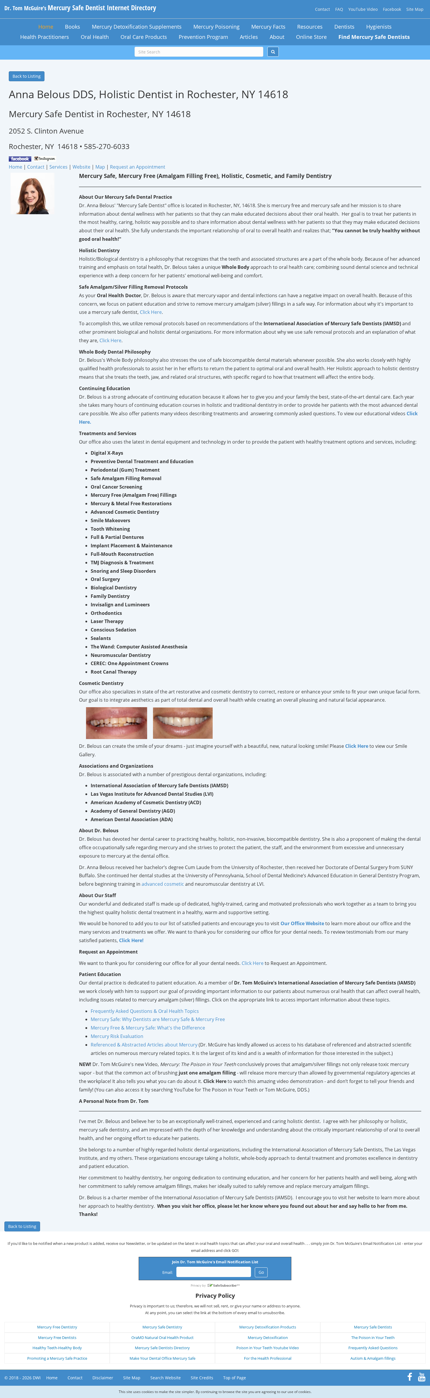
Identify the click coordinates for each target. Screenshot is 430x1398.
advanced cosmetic (163, 884)
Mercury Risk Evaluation (117, 1036)
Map (100, 167)
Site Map (415, 9)
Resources (310, 26)
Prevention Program (203, 36)
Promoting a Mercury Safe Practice (57, 1358)
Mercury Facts (268, 26)
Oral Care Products (144, 36)
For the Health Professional (267, 1358)
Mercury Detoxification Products (267, 1327)
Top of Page (234, 1377)
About (277, 36)
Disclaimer (102, 1377)
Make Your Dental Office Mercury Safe (162, 1358)
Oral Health (95, 36)
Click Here (151, 312)
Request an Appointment (137, 167)
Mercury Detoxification (268, 1337)
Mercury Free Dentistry (57, 1327)
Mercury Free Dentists (57, 1337)
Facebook (392, 9)
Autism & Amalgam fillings (372, 1358)
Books (72, 26)
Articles (249, 36)
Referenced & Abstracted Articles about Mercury (144, 1044)
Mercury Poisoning (216, 26)
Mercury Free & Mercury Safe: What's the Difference (148, 1028)
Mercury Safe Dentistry (162, 1327)
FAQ (339, 9)
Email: (167, 1272)
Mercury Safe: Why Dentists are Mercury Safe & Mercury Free (158, 1019)
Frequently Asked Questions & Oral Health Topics (145, 1011)
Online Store (311, 36)
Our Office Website (302, 923)
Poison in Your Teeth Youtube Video (267, 1347)
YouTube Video (363, 9)
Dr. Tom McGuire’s (80, 8)
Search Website (165, 1377)
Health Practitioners (44, 36)
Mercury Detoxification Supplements (137, 26)
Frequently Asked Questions (373, 1347)
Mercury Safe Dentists (373, 1327)
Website (81, 167)
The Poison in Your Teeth (373, 1337)
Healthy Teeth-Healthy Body (57, 1347)
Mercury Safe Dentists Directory (162, 1347)
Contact (322, 9)
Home (45, 26)
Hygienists (379, 26)
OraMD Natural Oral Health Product (162, 1337)
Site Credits (202, 1377)
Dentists (344, 26)
